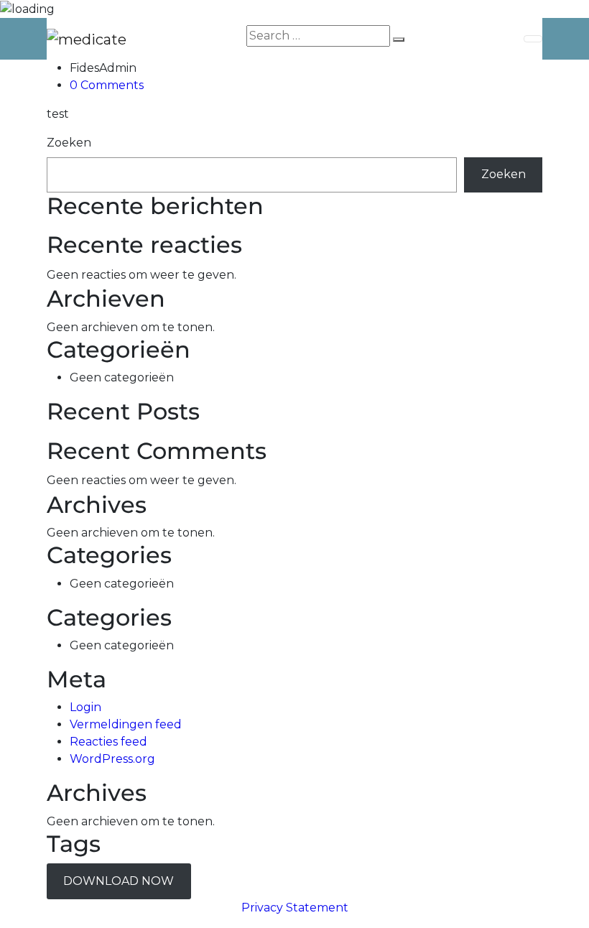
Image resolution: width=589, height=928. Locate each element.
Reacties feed (108, 741)
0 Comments (107, 85)
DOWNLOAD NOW (118, 881)
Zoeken (69, 142)
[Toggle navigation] (533, 38)
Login (85, 707)
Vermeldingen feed (126, 724)
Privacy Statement (294, 907)
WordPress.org (112, 759)
